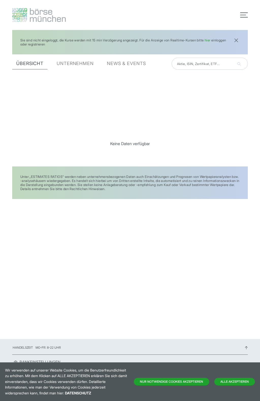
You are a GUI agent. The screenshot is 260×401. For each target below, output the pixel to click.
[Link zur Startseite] (69, 15)
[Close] (236, 39)
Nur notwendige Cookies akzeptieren (171, 381)
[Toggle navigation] (244, 15)
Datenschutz (78, 393)
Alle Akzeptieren (234, 381)
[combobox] (210, 64)
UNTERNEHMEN (75, 63)
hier (207, 40)
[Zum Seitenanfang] (246, 347)
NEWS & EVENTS (126, 63)
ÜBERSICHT (29, 63)
